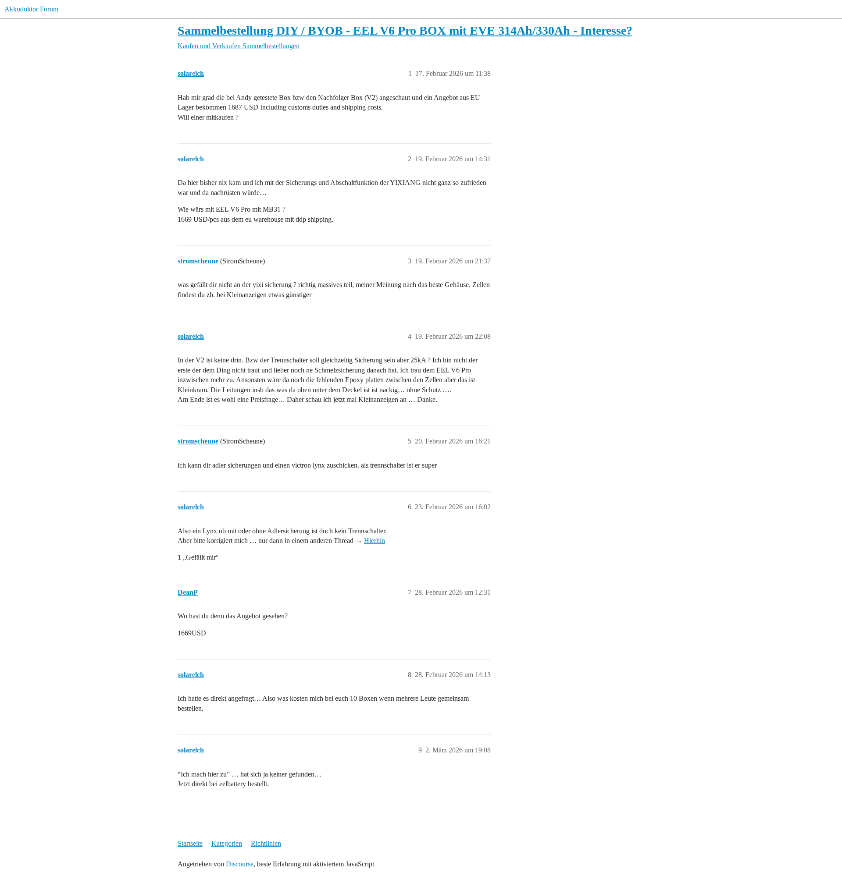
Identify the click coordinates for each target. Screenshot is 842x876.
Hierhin (374, 540)
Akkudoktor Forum (31, 9)
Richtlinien (266, 843)
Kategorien (226, 843)
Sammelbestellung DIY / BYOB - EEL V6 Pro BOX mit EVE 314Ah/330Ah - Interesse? (405, 30)
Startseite (190, 843)
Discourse (239, 864)
